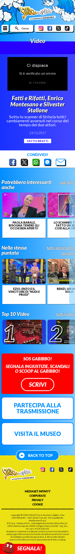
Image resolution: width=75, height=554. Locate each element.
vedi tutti (67, 182)
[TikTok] (67, 28)
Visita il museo (37, 433)
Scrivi (37, 384)
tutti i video (65, 314)
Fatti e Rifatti (37, 141)
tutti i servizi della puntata (60, 250)
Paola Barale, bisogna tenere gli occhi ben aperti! (24, 225)
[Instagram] (41, 28)
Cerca (25, 28)
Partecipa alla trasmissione (37, 408)
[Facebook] (49, 28)
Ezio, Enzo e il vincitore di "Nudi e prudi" (24, 291)
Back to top (40, 455)
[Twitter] (58, 28)
